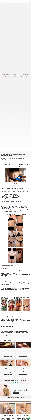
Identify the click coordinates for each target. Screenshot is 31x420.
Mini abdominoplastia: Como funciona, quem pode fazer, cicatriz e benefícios (22, 416)
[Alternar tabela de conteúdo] (29, 335)
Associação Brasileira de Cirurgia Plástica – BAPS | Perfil (15, 397)
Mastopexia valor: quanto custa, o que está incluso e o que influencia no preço (7, 416)
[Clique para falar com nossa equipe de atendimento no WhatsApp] (29, 418)
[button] (18, 1)
